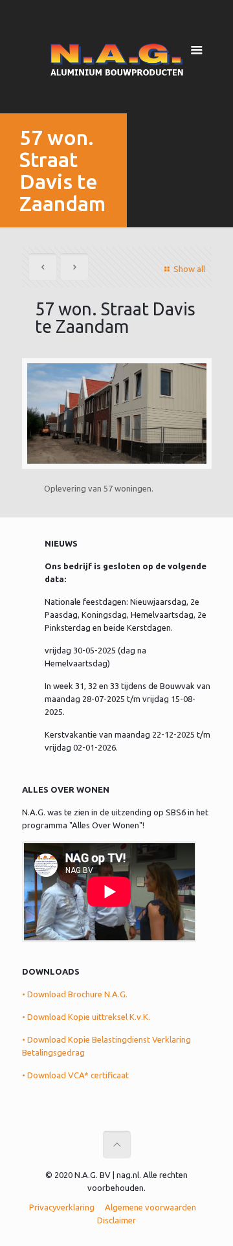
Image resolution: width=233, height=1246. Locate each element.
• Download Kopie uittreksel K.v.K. (86, 1016)
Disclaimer (116, 1220)
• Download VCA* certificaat (75, 1075)
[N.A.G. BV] (116, 58)
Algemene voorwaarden (150, 1207)
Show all (189, 268)
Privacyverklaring (61, 1207)
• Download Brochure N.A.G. (75, 994)
